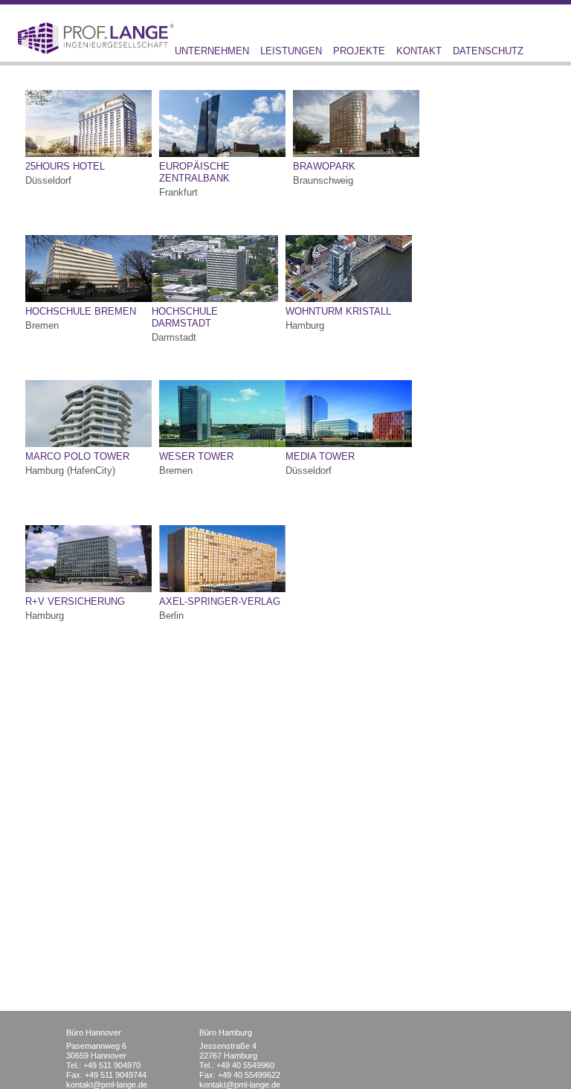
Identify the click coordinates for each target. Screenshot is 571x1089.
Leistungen (291, 51)
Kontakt (419, 51)
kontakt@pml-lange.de (106, 1084)
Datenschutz (488, 51)
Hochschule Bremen (80, 311)
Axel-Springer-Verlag (219, 601)
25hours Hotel (65, 166)
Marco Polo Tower (77, 456)
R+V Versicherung (75, 601)
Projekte (359, 51)
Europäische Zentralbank (194, 172)
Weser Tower (196, 456)
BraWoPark (324, 166)
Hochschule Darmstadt (185, 317)
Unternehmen (212, 51)
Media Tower (320, 456)
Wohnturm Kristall (338, 311)
